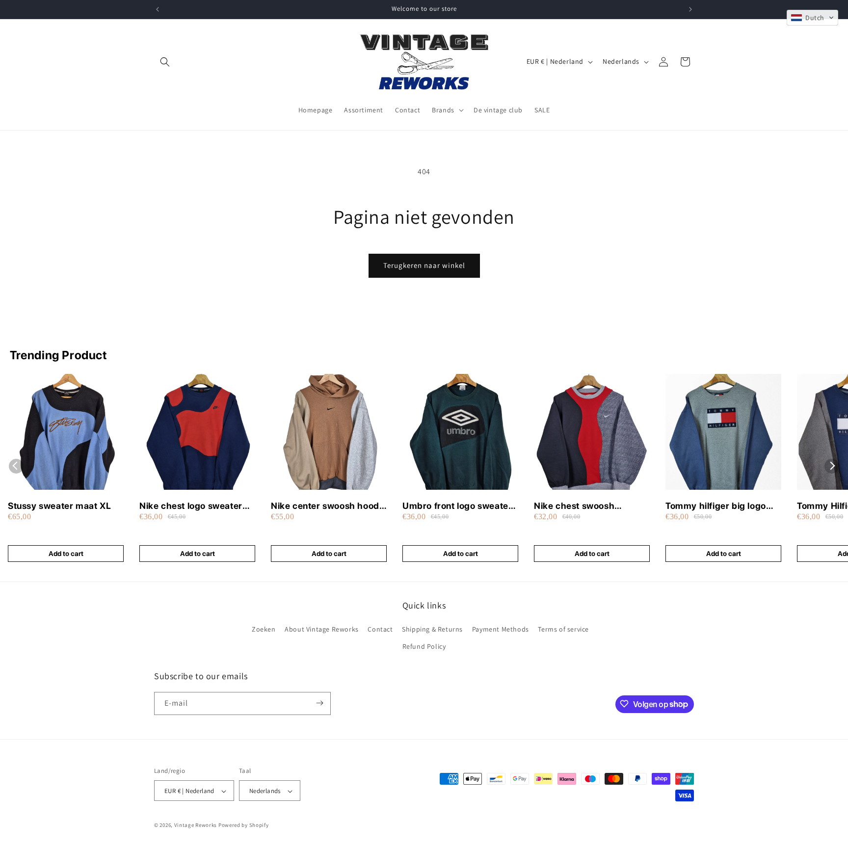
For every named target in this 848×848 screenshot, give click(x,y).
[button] (165, 62)
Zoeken (264, 629)
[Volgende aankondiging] (690, 9)
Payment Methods (500, 629)
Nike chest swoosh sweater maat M (574, 506)
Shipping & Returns (432, 629)
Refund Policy (424, 646)
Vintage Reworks (195, 825)
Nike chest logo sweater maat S (190, 506)
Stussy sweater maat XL (59, 506)
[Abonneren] (319, 703)
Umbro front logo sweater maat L (457, 506)
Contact (380, 629)
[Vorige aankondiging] (157, 9)
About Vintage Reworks (322, 629)
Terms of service (563, 629)
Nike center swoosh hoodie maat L (329, 506)
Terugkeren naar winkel (424, 265)
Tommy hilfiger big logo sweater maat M (715, 506)
